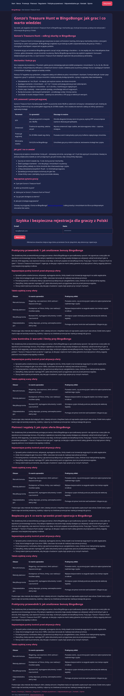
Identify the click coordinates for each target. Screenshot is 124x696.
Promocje (25, 3)
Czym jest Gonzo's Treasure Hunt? (28, 183)
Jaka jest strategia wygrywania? (27, 201)
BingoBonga (16, 10)
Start (13, 3)
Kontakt (83, 3)
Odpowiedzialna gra (71, 3)
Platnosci (33, 3)
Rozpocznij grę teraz (55, 205)
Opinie (89, 3)
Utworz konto (20, 237)
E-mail (16, 226)
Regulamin (42, 3)
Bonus (18, 3)
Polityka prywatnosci (55, 3)
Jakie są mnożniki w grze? (25, 188)
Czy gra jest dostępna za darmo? (28, 197)
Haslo (65, 226)
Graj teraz (107, 3)
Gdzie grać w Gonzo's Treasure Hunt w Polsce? (33, 192)
